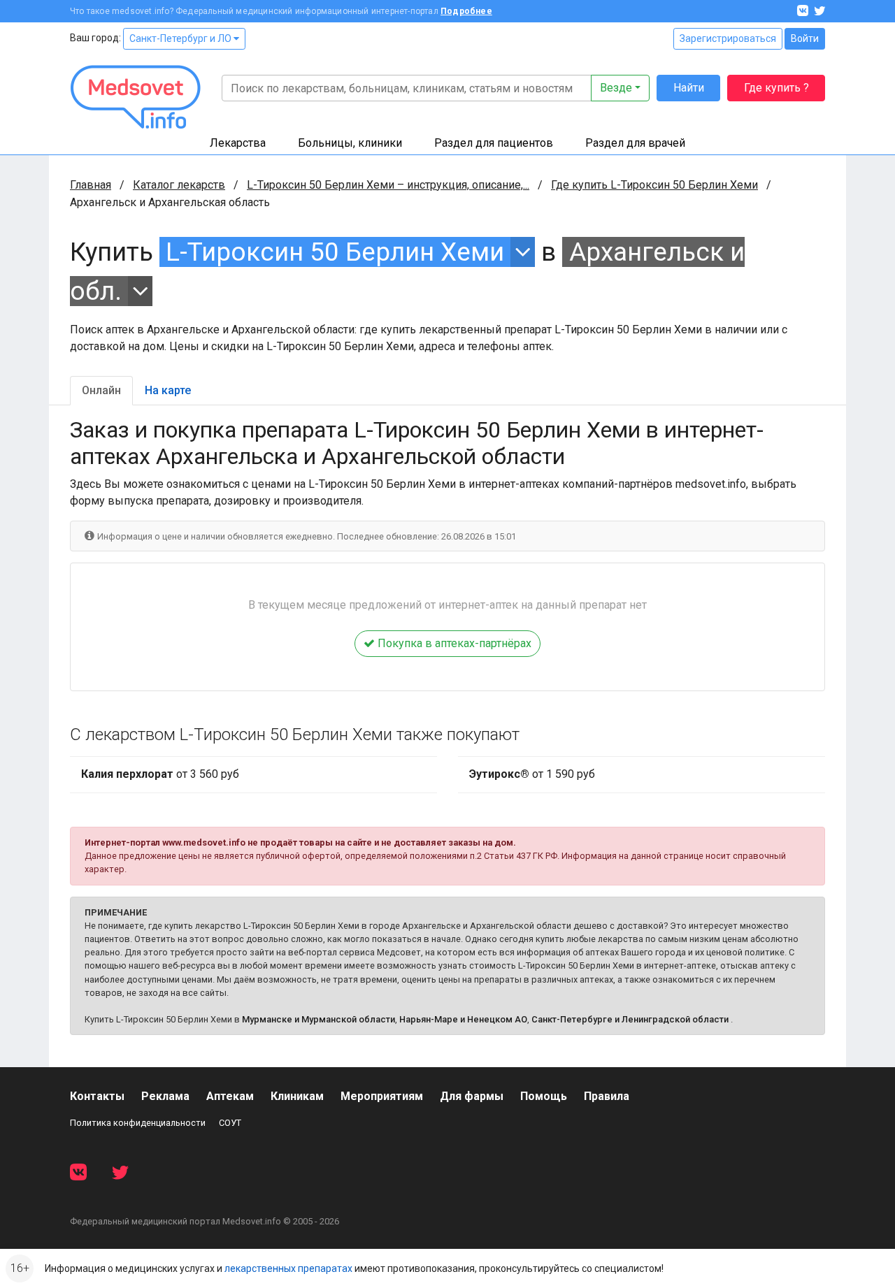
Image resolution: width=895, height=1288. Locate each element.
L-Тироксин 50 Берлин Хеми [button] (335, 252)
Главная (90, 184)
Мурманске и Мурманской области (318, 1019)
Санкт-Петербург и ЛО (181, 38)
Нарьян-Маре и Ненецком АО (463, 1019)
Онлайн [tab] (101, 390)
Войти (805, 38)
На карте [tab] (168, 390)
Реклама (165, 1096)
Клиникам (297, 1096)
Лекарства (238, 143)
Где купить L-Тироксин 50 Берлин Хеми (654, 184)
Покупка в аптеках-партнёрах (453, 643)
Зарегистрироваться (728, 38)
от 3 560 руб (160, 774)
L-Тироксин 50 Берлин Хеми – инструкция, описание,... (388, 184)
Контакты (97, 1096)
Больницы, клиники (350, 143)
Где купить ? (776, 87)
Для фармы (471, 1096)
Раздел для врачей (635, 143)
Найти (688, 87)
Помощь (543, 1096)
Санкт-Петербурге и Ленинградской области (630, 1019)
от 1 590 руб (532, 774)
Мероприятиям (382, 1096)
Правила (606, 1096)
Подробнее (466, 11)
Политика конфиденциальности (138, 1122)
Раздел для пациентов (493, 143)
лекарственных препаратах (288, 1268)
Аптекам (230, 1096)
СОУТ (230, 1122)
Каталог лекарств (179, 184)
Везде (616, 87)
